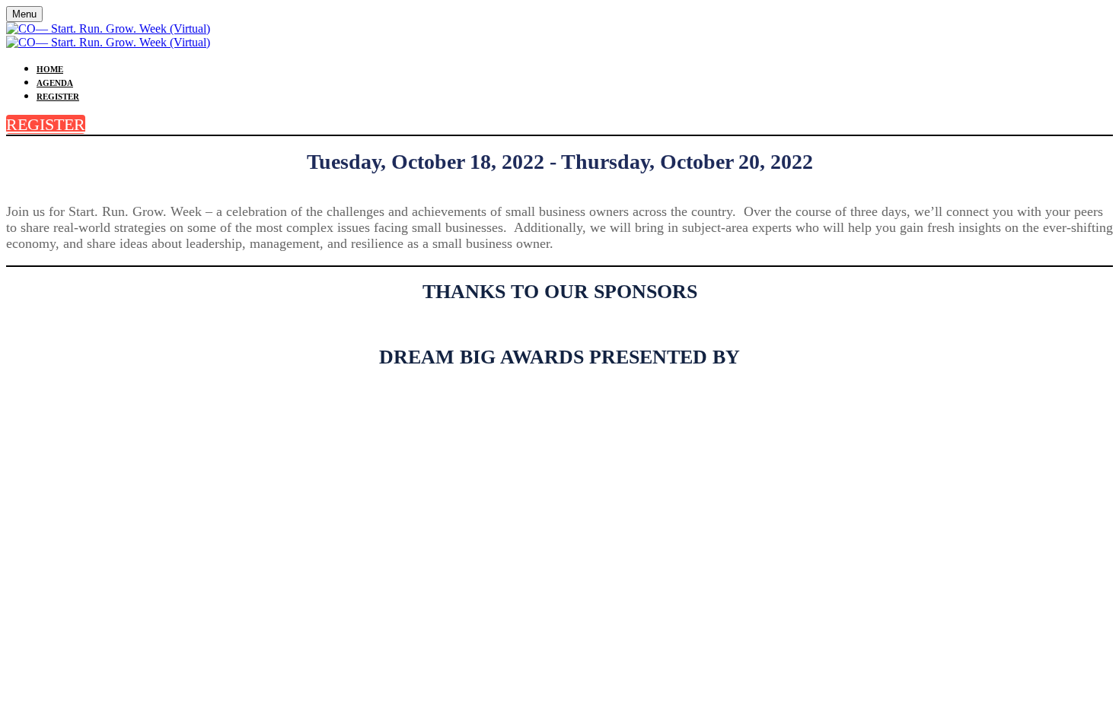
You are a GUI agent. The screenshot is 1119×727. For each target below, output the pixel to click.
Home (50, 69)
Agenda (55, 82)
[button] (45, 124)
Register (58, 96)
